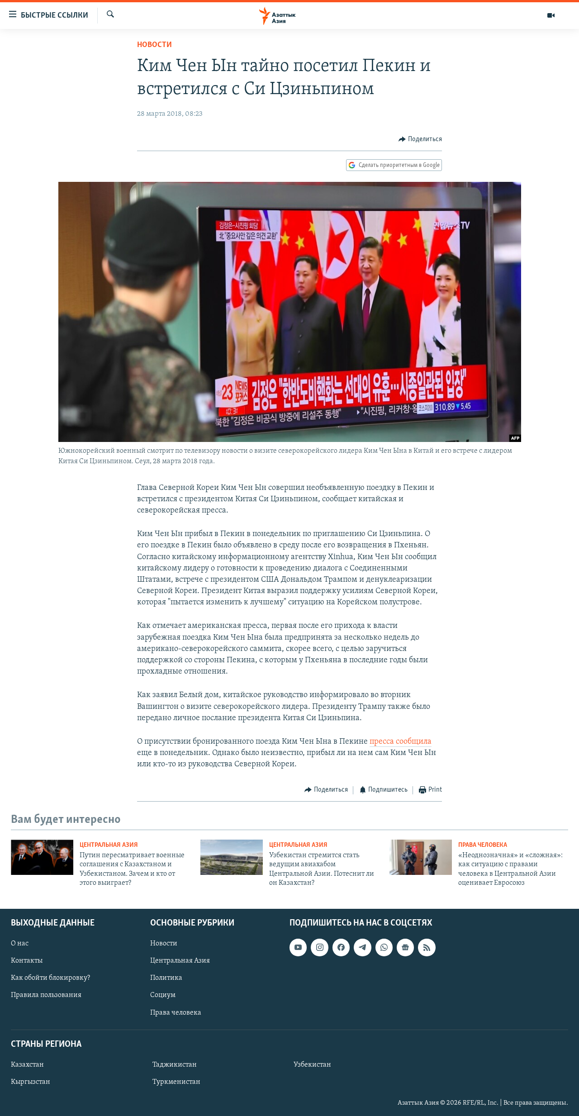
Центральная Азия (109, 845)
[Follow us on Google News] (405, 947)
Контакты (27, 960)
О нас (19, 943)
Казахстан (27, 1065)
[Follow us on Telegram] (362, 947)
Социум (163, 995)
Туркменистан (176, 1082)
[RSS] (426, 947)
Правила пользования (46, 995)
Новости (154, 45)
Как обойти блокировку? (50, 978)
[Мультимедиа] (551, 15)
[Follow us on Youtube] (298, 947)
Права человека (482, 845)
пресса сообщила (401, 742)
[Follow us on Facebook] (341, 947)
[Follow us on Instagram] (319, 947)
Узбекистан (312, 1065)
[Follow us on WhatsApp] (384, 947)
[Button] (420, 139)
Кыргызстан (30, 1082)
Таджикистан (174, 1065)
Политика (166, 978)
